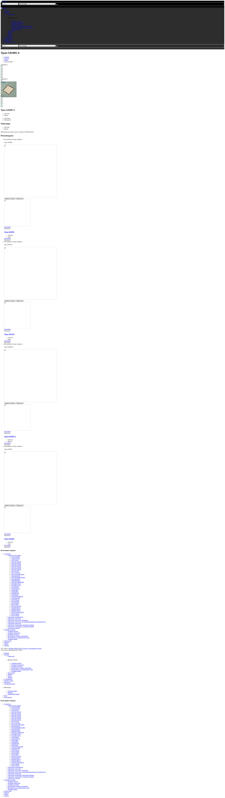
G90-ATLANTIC (16, 566)
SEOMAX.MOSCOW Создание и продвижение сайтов (25, 648)
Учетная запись (12, 691)
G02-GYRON (15, 615)
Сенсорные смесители (14, 623)
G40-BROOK (15, 593)
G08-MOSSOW (15, 580)
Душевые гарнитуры (17, 23)
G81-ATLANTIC (16, 561)
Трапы (10, 34)
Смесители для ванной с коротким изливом (21, 625)
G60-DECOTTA (16, 584)
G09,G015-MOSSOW (17, 582)
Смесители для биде (14, 628)
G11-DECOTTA (16, 585)
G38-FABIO (14, 590)
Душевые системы (16, 24)
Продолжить (20, 198)
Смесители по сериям (14, 555)
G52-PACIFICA (16, 607)
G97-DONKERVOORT (18, 577)
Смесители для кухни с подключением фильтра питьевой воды (27, 622)
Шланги (10, 32)
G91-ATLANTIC (16, 568)
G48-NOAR (14, 595)
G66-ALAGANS (16, 606)
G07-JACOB (15, 571)
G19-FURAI (14, 560)
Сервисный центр (9, 42)
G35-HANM (15, 587)
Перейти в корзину (10, 198)
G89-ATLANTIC (16, 565)
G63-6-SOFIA (15, 603)
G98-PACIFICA (16, 610)
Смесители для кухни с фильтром (18, 620)
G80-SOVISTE (15, 576)
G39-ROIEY (15, 592)
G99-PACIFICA (16, 609)
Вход (5, 695)
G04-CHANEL (15, 579)
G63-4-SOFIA (15, 601)
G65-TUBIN (15, 604)
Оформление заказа (13, 694)
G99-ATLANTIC (16, 569)
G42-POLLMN (15, 598)
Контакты (7, 40)
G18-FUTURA (15, 558)
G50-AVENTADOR (17, 596)
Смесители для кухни (14, 618)
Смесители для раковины (15, 617)
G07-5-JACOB (15, 573)
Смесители (11, 14)
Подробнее (7, 227)
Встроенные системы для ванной (21, 26)
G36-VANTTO (15, 588)
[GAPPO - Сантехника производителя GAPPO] (4, 1)
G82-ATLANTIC (16, 563)
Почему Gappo (8, 39)
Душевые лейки (16, 29)
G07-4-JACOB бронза (17, 574)
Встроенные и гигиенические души (22, 27)
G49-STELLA (15, 599)
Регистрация (8, 697)
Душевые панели (16, 21)
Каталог (6, 13)
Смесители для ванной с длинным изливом (21, 626)
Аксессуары (11, 31)
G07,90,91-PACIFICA (17, 612)
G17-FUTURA (15, 557)
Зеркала (10, 35)
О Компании (8, 37)
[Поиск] (56, 4)
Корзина (10, 692)
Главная (6, 11)
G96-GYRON (15, 614)
